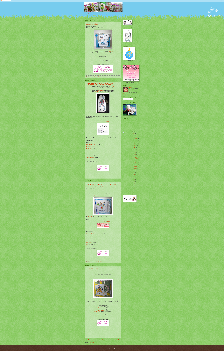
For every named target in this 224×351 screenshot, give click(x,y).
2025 (134, 135)
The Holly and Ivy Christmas (91, 233)
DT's (93, 13)
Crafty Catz (94, 195)
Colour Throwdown (101, 307)
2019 (134, 177)
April (135, 152)
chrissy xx (131, 87)
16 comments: (100, 335)
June (135, 149)
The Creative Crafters (90, 157)
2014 (134, 186)
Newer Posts (88, 340)
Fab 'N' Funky (88, 146)
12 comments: (100, 176)
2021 (134, 174)
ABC (87, 244)
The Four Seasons (99, 314)
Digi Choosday (88, 148)
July (135, 147)
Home (88, 13)
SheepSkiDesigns (101, 90)
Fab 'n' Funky (101, 309)
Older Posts (118, 340)
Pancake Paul (111, 51)
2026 (134, 133)
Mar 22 (136, 162)
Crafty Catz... (103, 186)
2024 (134, 136)
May (135, 150)
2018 (134, 179)
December (136, 138)
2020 (134, 176)
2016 (134, 183)
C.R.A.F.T (97, 91)
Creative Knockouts (99, 59)
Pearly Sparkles (89, 242)
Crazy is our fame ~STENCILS (91, 144)
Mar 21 (136, 164)
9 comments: (100, 261)
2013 (134, 188)
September (136, 143)
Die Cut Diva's (88, 152)
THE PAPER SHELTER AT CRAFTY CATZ (102, 184)
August (135, 145)
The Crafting (101, 312)
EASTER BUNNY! (93, 268)
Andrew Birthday (92, 24)
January (135, 168)
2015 (134, 185)
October (135, 142)
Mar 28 (136, 160)
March (135, 154)
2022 (134, 172)
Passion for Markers (98, 57)
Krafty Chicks (100, 60)
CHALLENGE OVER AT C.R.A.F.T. (99, 84)
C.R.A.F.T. (113, 86)
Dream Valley (88, 235)
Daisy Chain (88, 240)
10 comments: (100, 76)
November (136, 140)
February (135, 166)
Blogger (117, 348)
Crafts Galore (88, 150)
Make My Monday (97, 311)
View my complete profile (127, 93)
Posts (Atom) (92, 342)
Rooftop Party (90, 216)
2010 (134, 190)
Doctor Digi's (101, 51)
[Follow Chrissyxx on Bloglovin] (128, 99)
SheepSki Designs (89, 155)
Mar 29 (136, 156)
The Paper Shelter (97, 193)
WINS (97, 13)
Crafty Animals (89, 238)
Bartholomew (90, 114)
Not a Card (105, 89)
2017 (134, 181)
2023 (134, 170)
